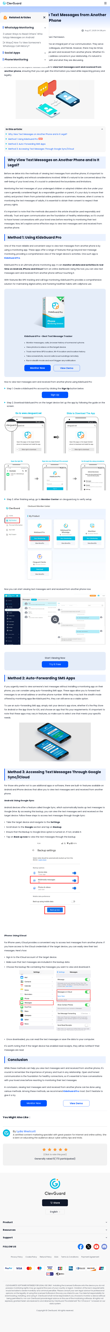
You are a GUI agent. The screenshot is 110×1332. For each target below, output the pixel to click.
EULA (56, 1257)
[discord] (104, 1247)
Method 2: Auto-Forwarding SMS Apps (27, 144)
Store (56, 1202)
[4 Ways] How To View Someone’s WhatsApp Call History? (22, 44)
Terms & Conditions (69, 1257)
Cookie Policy (31, 1257)
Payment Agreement (90, 1257)
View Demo (66, 368)
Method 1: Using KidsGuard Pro (23, 139)
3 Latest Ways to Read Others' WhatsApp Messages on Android (22, 35)
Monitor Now (37, 368)
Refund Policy (46, 1257)
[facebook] (81, 1247)
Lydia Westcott (26, 1131)
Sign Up (55, 394)
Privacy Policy (17, 1257)
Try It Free (55, 664)
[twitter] (88, 1247)
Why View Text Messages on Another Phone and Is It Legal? (37, 134)
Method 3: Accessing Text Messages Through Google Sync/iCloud (41, 148)
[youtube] (96, 1247)
